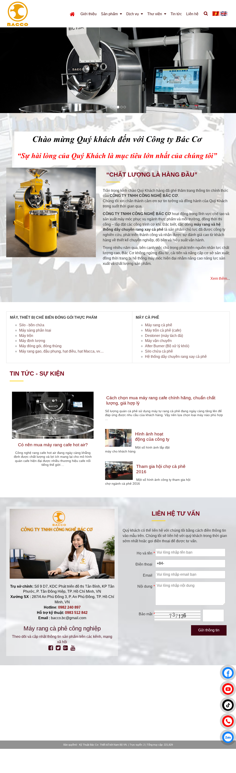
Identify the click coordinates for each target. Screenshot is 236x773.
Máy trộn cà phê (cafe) (163, 330)
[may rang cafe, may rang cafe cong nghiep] (121, 107)
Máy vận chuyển (158, 341)
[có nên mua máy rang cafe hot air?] (53, 415)
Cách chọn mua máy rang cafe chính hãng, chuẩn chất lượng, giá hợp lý (160, 400)
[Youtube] (73, 648)
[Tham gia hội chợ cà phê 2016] (119, 470)
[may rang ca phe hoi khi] (114, 107)
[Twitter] (58, 648)
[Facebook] (50, 648)
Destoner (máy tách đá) (164, 336)
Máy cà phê (147, 317)
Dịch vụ (133, 14)
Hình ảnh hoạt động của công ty (152, 437)
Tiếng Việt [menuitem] (215, 13)
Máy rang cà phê (158, 325)
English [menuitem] (224, 13)
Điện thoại (144, 564)
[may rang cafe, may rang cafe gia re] (118, 107)
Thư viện (155, 14)
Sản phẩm (110, 14)
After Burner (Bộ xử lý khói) (167, 346)
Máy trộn (26, 336)
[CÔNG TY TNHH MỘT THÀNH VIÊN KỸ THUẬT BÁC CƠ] (25, 13)
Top (225, 760)
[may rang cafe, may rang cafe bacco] (111, 107)
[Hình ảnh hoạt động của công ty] (118, 437)
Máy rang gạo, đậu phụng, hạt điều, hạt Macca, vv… (61, 351)
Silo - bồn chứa (31, 325)
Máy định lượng (32, 341)
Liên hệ (192, 14)
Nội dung (145, 586)
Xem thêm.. (219, 278)
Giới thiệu (88, 14)
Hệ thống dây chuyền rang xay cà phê (176, 357)
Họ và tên (145, 553)
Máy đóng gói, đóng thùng (40, 346)
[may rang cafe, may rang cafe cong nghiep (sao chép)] (125, 107)
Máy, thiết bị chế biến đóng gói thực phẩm (53, 317)
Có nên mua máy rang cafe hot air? (53, 444)
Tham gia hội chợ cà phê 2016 (161, 469)
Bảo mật (146, 614)
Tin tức (176, 14)
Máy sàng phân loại (35, 330)
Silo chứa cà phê (159, 351)
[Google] (65, 648)
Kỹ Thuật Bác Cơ (88, 744)
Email (147, 575)
